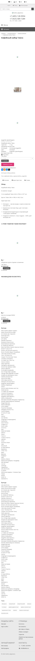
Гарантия (21, 634)
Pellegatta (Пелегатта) (7, 409)
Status (3, 434)
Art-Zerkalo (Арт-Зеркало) (8, 334)
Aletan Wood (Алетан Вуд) (8, 332)
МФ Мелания (4, 462)
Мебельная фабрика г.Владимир (10, 460)
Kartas (3, 386)
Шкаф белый (12, 603)
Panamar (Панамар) (6, 408)
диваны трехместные (26, 607)
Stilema (3, 432)
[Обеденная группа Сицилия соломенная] (17, 242)
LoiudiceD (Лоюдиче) (7, 393)
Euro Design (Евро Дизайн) (8, 372)
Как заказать (22, 626)
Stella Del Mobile (5, 431)
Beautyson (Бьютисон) (7, 342)
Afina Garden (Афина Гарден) (9, 330)
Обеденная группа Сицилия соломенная (12, 262)
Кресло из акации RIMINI (8, 315)
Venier (2, 441)
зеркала (15, 610)
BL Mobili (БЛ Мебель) (7, 345)
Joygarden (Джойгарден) (7, 140)
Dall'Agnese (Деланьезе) (7, 365)
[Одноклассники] (4, 170)
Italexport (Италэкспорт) (8, 381)
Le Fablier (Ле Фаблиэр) (7, 391)
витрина (29, 603)
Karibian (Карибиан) (6, 385)
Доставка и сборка (24, 629)
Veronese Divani (5, 442)
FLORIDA (3, 470)
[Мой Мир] (7, 170)
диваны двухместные (13, 607)
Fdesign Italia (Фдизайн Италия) (9, 373)
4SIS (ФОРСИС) (5, 469)
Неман (3, 474)
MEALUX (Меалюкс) (6, 398)
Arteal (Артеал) (5, 335)
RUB (9, 5)
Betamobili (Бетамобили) (8, 344)
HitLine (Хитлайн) (5, 378)
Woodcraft (4, 446)
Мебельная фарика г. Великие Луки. (11, 472)
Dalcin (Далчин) (5, 363)
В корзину (5, 161)
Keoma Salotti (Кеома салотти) (9, 388)
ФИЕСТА (3, 477)
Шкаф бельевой (21, 603)
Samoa (3, 416)
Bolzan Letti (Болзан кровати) (9, 350)
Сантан (3, 464)
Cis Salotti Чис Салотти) (7, 360)
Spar (2, 429)
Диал (2, 452)
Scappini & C (4, 424)
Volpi (2, 444)
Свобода (3, 465)
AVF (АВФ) (4, 339)
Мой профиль (5, 648)
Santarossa (4, 421)
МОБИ (3, 475)
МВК (2, 457)
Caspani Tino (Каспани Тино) (9, 357)
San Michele (4, 418)
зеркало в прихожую (24, 610)
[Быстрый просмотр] (3, 260)
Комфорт (3, 455)
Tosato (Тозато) (5, 437)
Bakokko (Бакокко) (6, 340)
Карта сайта (4, 626)
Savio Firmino (4, 423)
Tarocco (3, 436)
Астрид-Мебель (5, 447)
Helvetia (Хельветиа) (6, 377)
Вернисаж (4, 449)
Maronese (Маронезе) (7, 395)
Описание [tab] (6, 180)
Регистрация (24, 5)
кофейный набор (8, 176)
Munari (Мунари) (5, 404)
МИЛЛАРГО (4, 479)
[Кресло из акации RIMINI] (17, 295)
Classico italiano (5, 362)
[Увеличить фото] (2, 260)
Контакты (21, 624)
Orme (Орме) (4, 406)
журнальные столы (6, 610)
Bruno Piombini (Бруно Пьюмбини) (10, 352)
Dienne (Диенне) (5, 368)
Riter (2, 414)
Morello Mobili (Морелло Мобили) (10, 401)
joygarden (24, 176)
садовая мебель (17, 176)
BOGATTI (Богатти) (6, 349)
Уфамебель (4, 467)
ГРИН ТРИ (4, 451)
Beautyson (4, 603)
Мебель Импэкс (5, 459)
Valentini (3, 439)
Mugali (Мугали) (5, 403)
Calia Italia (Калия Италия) (8, 353)
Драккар (3, 454)
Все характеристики (6, 153)
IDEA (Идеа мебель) (6, 380)
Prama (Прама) (5, 411)
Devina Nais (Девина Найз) (8, 367)
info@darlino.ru (25, 648)
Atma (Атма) (4, 337)
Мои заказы (4, 645)
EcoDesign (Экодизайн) (7, 370)
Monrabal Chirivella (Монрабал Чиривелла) (12, 399)
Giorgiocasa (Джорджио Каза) (9, 375)
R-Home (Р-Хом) (5, 413)
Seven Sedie (4, 426)
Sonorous (3, 427)
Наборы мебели (11, 173)
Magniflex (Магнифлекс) (7, 396)
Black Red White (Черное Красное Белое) (12, 347)
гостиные (4, 607)
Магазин (3, 624)
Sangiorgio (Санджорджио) (8, 419)
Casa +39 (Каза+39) (6, 355)
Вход (16, 5)
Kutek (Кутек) (4, 390)
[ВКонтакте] (2, 170)
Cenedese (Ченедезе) (7, 358)
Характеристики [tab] (17, 180)
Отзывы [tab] (28, 180)
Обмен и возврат (23, 632)
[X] (9, 170)
